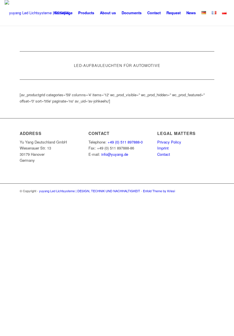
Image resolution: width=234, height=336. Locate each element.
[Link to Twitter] (193, 191)
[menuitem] (63, 13)
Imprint (163, 148)
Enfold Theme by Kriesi (159, 191)
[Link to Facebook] (210, 191)
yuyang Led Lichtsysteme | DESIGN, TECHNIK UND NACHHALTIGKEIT (89, 191)
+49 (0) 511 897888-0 (125, 142)
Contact (163, 154)
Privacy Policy (169, 142)
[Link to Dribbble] (201, 191)
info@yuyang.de (114, 154)
